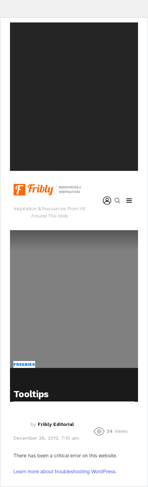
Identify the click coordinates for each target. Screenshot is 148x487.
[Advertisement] (74, 96)
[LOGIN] (107, 200)
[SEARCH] (117, 200)
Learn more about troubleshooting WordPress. (65, 471)
